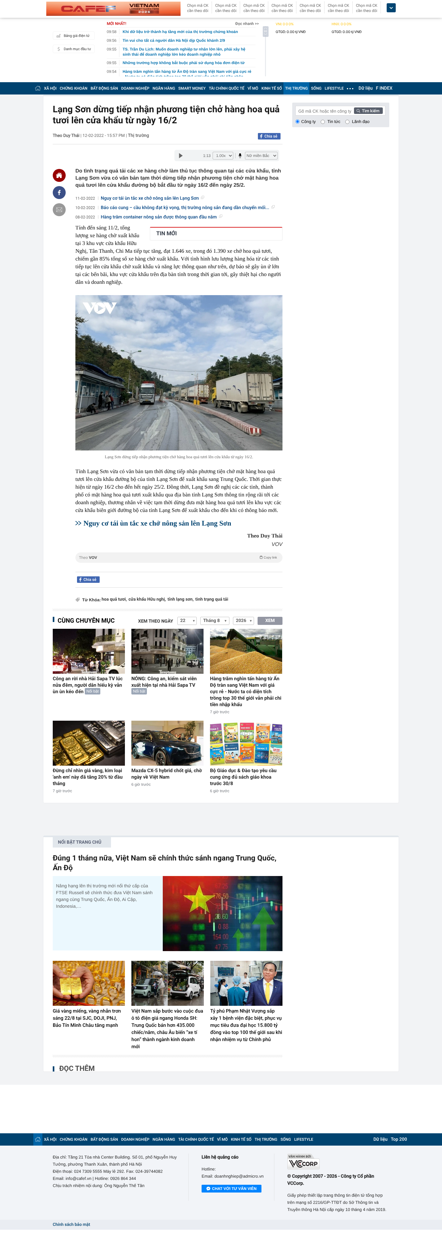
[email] (59, 209)
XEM (270, 620)
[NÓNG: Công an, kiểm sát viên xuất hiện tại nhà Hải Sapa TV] (167, 651)
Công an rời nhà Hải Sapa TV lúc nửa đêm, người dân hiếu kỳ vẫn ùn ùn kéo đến (88, 685)
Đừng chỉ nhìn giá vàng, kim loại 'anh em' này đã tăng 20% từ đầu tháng (88, 777)
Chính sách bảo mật (71, 1224)
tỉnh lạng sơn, (181, 599)
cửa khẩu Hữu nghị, (147, 599)
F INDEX (384, 88)
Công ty (308, 121)
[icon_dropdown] (391, 8)
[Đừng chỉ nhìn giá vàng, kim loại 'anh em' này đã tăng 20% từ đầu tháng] (89, 743)
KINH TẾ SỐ (271, 88)
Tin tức (333, 121)
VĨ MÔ (253, 88)
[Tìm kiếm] (368, 110)
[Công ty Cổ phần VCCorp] (338, 1162)
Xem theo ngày (155, 621)
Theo (178, 557)
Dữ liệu (366, 88)
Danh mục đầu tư (77, 49)
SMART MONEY (191, 88)
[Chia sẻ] (59, 192)
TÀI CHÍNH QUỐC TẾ (226, 88)
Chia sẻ (270, 136)
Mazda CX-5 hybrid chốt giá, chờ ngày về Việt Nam (166, 774)
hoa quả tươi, (114, 599)
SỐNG (316, 88)
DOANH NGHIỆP (135, 88)
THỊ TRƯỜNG (296, 88)
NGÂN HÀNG (164, 88)
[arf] (178, 565)
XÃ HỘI (50, 88)
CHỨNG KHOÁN (73, 88)
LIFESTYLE (334, 88)
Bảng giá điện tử (77, 36)
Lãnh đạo (361, 121)
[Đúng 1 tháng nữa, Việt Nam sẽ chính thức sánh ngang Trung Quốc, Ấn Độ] (222, 913)
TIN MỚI (166, 233)
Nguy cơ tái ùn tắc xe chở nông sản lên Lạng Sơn (150, 198)
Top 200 (399, 1139)
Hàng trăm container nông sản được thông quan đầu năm (159, 217)
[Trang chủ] (38, 88)
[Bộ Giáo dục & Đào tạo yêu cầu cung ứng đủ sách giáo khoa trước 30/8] (246, 743)
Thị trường (138, 135)
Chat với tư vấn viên (234, 1188)
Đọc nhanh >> (247, 23)
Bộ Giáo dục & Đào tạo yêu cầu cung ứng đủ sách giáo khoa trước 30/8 (243, 777)
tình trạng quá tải (211, 599)
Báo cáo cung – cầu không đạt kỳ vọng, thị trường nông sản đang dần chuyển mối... (185, 207)
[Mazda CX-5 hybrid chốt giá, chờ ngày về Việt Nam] (167, 743)
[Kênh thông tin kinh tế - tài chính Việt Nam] (113, 9)
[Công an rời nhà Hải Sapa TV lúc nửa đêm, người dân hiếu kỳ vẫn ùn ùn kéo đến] (89, 651)
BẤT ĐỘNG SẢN (104, 88)
